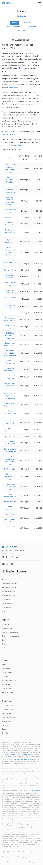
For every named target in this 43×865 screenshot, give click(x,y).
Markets (5, 725)
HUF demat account (9, 595)
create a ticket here (29, 819)
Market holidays (7, 713)
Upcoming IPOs (7, 705)
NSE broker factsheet (34, 790)
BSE (8, 852)
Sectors (4, 729)
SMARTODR (29, 759)
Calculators (6, 721)
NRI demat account (8, 591)
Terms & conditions (29, 852)
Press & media (7, 673)
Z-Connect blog (7, 648)
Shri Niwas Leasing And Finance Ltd (9, 335)
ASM (14, 134)
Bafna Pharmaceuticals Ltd (10, 413)
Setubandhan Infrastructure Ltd (10, 232)
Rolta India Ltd (10, 313)
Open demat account (9, 583)
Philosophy (6, 669)
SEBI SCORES (22, 759)
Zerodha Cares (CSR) (9, 680)
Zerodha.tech (6, 684)
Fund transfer (6, 607)
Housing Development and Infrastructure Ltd (10, 252)
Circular (4, 644)
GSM (9, 134)
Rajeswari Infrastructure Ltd (10, 476)
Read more (13, 88)
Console (21, 145)
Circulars (27, 23)
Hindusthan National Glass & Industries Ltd (10, 353)
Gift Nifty (5, 733)
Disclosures (31, 26)
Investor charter (22, 862)
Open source (6, 688)
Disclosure (33, 857)
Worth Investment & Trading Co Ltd (9, 189)
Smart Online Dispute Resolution (10, 768)
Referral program (8, 692)
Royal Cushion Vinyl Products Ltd (10, 486)
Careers (5, 676)
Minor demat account (9, 587)
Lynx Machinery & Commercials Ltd (10, 385)
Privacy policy (22, 857)
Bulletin (15, 23)
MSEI (19, 852)
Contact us (5, 624)
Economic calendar (8, 717)
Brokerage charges (9, 709)
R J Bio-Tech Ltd (10, 270)
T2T (19, 68)
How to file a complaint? (10, 632)
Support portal (7, 628)
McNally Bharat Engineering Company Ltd (9, 395)
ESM (4, 134)
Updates (21, 30)
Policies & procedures (9, 857)
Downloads (6, 652)
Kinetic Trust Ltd (10, 502)
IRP (11, 118)
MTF (3, 611)
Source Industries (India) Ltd (10, 179)
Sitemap (31, 862)
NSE (3, 852)
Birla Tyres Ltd (10, 436)
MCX (13, 852)
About (4, 665)
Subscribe (22, 16)
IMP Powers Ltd (10, 469)
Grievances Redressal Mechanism (29, 768)
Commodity (6, 599)
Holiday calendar (13, 26)
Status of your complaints (10, 636)
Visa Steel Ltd (10, 217)
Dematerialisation (8, 603)
